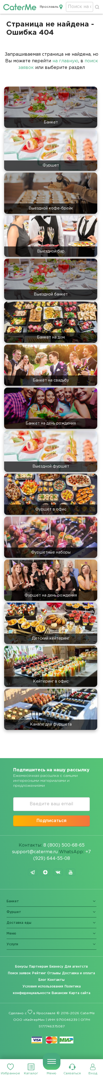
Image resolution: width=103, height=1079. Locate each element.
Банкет (13, 901)
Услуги (12, 944)
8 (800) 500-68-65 (64, 845)
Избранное (10, 1073)
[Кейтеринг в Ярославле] (19, 7)
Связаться (72, 1073)
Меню (51, 1073)
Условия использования (43, 986)
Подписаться (51, 821)
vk (58, 872)
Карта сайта (79, 993)
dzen (45, 872)
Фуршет (14, 912)
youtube (70, 872)
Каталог (31, 1073)
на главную (65, 61)
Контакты (56, 979)
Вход (92, 1073)
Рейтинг (39, 973)
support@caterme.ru (35, 852)
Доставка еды (19, 922)
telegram (32, 872)
